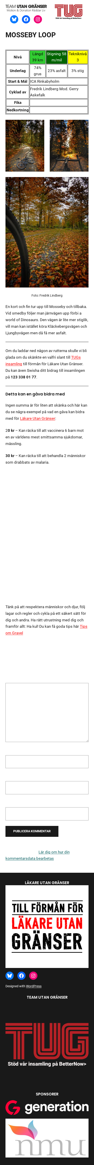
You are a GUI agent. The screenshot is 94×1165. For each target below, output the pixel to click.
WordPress (34, 986)
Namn (11, 750)
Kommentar (17, 679)
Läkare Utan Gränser (37, 418)
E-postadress (18, 777)
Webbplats (14, 803)
